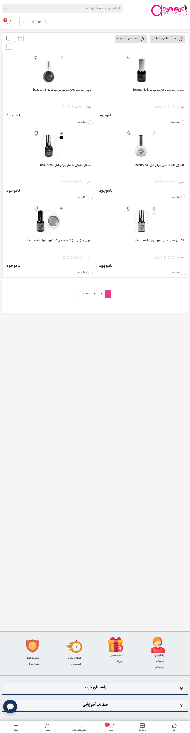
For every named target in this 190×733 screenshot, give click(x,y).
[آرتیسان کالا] (169, 10)
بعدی (85, 293)
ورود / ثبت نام (32, 21)
